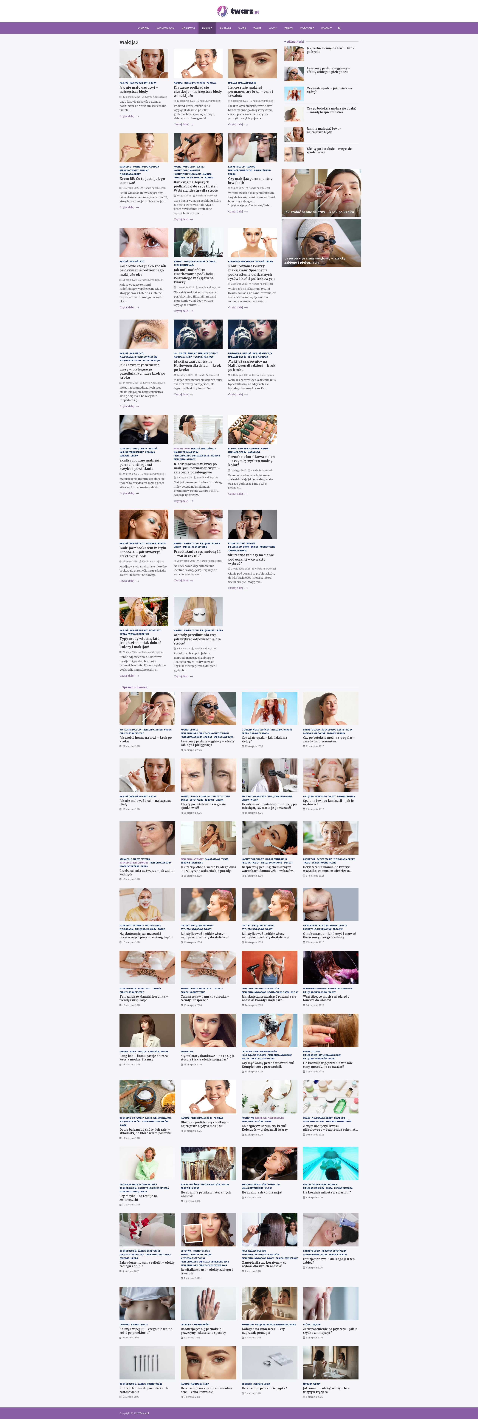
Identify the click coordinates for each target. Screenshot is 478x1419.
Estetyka (186, 1250)
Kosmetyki (188, 28)
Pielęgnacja (207, 630)
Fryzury (185, 925)
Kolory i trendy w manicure (243, 448)
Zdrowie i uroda (129, 455)
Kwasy (306, 1117)
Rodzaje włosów (210, 1184)
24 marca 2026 (130, 382)
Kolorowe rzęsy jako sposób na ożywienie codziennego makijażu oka (143, 270)
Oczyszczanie (324, 859)
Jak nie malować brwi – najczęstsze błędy (139, 89)
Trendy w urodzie (156, 543)
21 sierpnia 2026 (254, 746)
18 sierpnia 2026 (131, 879)
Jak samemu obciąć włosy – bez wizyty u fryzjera (326, 1390)
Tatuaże (157, 988)
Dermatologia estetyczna (135, 859)
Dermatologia (139, 1324)
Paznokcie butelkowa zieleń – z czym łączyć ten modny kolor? (251, 461)
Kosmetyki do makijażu (146, 166)
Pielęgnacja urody (130, 360)
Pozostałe (307, 28)
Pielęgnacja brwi (153, 729)
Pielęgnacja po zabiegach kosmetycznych (205, 733)
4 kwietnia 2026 (185, 287)
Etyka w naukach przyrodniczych (138, 1184)
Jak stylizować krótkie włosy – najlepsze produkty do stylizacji (204, 935)
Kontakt (326, 28)
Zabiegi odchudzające (158, 1254)
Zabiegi (288, 28)
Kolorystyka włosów (254, 796)
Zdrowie (338, 929)
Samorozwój (212, 859)
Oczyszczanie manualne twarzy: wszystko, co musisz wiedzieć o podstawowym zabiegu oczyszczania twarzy (330, 872)
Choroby (143, 28)
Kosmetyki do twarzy (132, 925)
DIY (121, 729)
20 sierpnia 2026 (131, 96)
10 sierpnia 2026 (315, 1134)
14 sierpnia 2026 (254, 1005)
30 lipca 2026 (184, 195)
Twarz (257, 28)
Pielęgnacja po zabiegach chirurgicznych (205, 1261)
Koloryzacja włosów (340, 988)
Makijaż (207, 28)
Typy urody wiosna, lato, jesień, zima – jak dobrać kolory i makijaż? (140, 643)
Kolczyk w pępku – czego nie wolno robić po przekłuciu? (146, 1330)
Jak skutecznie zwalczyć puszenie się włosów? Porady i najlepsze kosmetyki (269, 1000)
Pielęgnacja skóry (194, 82)
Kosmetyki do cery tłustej (189, 166)
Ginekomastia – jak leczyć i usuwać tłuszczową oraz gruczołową (329, 935)
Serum (267, 1121)
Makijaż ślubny (262, 170)
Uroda (152, 82)
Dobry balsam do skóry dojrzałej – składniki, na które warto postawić (145, 1131)
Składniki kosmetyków (155, 1121)
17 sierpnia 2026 (254, 875)
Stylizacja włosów (192, 929)
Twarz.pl (144, 1413)
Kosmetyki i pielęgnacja (187, 174)
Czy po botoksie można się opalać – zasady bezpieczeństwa (331, 110)
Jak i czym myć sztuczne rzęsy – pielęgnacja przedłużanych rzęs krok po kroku (142, 371)
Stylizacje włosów (148, 1051)
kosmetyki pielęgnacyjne (134, 862)
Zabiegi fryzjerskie (287, 1258)
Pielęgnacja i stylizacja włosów (138, 356)
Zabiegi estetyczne (314, 733)
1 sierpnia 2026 (130, 188)
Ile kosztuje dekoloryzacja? (262, 1192)
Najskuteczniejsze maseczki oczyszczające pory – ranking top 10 (146, 935)
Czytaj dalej (127, 116)
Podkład (211, 82)
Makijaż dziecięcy (208, 353)
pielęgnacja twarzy (192, 859)
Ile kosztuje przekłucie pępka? (264, 1388)
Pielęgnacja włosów (280, 796)
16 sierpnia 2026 (131, 942)
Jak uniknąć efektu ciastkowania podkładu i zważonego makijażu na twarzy (194, 276)
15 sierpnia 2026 (315, 942)
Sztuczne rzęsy (151, 360)
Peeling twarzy (251, 862)
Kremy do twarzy (129, 170)
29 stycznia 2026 (186, 560)
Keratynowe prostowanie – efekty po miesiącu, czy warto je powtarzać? (269, 806)
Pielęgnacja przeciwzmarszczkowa (275, 1324)
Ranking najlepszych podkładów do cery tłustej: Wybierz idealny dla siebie (196, 186)
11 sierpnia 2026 (186, 100)
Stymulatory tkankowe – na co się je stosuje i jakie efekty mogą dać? (208, 1057)
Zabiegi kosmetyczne (195, 546)
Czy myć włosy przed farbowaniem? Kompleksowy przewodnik (268, 1064)
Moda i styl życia (190, 1184)
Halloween (180, 353)
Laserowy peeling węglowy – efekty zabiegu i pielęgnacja (328, 70)
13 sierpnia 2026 (131, 1064)
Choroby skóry (200, 1324)
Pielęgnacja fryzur (202, 925)
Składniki (225, 28)
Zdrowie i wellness (192, 862)
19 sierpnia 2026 (254, 812)
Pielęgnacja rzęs (210, 543)
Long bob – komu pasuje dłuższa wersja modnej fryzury (144, 1057)
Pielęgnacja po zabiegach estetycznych (197, 455)
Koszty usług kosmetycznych (320, 1184)
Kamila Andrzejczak (156, 96)
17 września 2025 (240, 568)
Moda (133, 1051)
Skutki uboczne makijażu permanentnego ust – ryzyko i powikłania (140, 464)
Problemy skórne (129, 866)
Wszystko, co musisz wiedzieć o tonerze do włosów (326, 998)
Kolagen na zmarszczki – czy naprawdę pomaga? (263, 1330)
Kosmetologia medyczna (317, 929)
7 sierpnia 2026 (192, 1278)
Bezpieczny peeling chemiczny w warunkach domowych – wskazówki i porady (269, 870)
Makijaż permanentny (240, 170)
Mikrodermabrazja (276, 859)
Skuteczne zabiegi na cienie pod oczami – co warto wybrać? (251, 559)
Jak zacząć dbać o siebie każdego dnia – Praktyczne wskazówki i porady (208, 869)
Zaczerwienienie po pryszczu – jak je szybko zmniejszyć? (330, 1330)
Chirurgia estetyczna (315, 925)
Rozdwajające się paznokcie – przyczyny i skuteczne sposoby (203, 1330)
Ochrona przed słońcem (255, 729)
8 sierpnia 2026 (314, 1197)
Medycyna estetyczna (193, 1258)
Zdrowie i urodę (237, 550)
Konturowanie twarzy (241, 261)
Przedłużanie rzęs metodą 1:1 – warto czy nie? (197, 554)
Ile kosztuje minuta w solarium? (327, 1192)
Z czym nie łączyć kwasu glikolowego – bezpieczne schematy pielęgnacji (330, 1129)
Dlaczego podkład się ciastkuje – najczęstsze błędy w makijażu (198, 91)
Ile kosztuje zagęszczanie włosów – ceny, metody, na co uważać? (329, 1064)
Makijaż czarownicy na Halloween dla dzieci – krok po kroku (197, 365)
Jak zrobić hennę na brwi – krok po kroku (319, 212)
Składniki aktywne (313, 1121)
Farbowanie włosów (315, 988)
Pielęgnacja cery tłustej (188, 177)
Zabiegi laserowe (223, 736)
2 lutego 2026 (184, 477)
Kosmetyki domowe (253, 859)
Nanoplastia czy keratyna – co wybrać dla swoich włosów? (264, 1264)
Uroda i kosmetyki (138, 633)
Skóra (242, 28)
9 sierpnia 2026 (192, 1201)
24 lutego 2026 (185, 375)
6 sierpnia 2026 (239, 100)
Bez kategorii (182, 448)
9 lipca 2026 (237, 188)
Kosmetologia (166, 28)
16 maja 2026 (129, 279)
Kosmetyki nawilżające (158, 1117)
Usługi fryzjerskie (252, 1188)
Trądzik (315, 1324)
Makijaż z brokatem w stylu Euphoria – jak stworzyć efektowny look (143, 552)
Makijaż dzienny (139, 82)
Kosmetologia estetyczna (337, 729)
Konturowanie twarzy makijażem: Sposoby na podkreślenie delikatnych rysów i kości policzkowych (251, 272)
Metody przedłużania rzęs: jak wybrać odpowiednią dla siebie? (197, 639)
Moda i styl (254, 452)
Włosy (273, 28)
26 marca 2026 (239, 283)
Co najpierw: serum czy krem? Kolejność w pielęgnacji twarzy (265, 1128)
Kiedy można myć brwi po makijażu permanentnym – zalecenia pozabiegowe (197, 468)
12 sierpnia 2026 (315, 1071)
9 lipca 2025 (183, 648)
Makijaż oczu (137, 261)
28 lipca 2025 (129, 652)
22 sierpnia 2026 (131, 746)
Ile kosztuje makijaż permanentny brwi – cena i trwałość (250, 91)
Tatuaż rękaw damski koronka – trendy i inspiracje (144, 998)
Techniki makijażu (184, 265)
